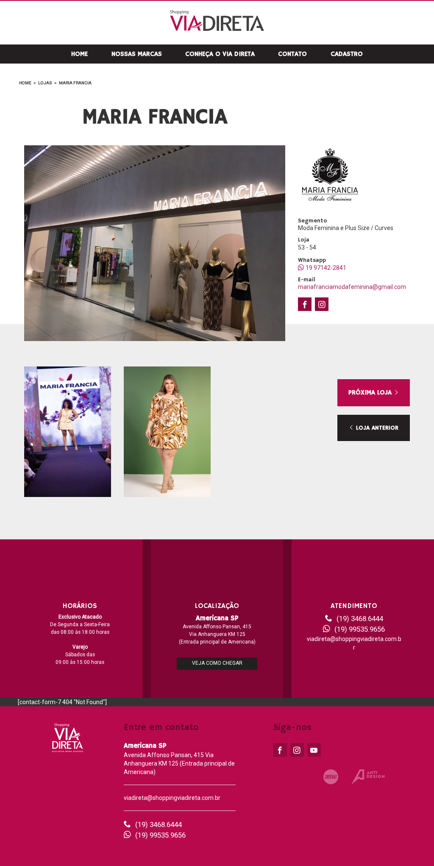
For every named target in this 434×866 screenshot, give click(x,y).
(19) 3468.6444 (360, 618)
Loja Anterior (376, 428)
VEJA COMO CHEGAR (217, 663)
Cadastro (347, 54)
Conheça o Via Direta (220, 54)
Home (79, 54)
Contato (292, 54)
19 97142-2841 (326, 267)
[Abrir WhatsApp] (413, 845)
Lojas (45, 82)
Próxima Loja (371, 393)
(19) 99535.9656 (359, 629)
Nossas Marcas (136, 54)
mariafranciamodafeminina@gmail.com (352, 286)
